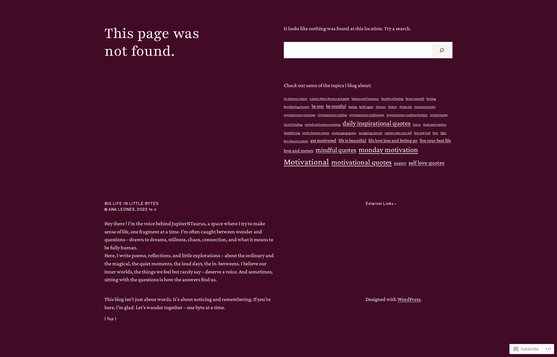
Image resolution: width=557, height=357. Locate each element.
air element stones (295, 98)
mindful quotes (336, 150)
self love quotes (426, 162)
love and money (298, 150)
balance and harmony (365, 98)
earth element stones (315, 132)
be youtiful (336, 106)
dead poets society (434, 124)
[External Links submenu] (395, 204)
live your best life (435, 140)
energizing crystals (370, 132)
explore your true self (398, 132)
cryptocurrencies (424, 106)
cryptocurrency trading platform (407, 114)
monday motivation (388, 149)
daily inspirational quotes (376, 123)
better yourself (415, 98)
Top (110, 319)
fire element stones (296, 141)
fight (443, 132)
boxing (352, 106)
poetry (400, 162)
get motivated (323, 140)
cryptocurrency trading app (366, 114)
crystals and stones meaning (322, 124)
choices (392, 106)
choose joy (405, 106)
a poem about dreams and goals (329, 98)
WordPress (409, 299)
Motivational (306, 161)
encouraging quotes (344, 132)
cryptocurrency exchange (299, 114)
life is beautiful (352, 140)
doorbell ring (292, 132)
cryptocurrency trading (332, 114)
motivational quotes (361, 162)
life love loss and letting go (392, 140)
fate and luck (422, 132)
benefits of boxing (392, 98)
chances (381, 106)
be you (318, 106)
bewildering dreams (296, 106)
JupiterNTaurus (118, 14)
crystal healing (293, 124)
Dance (417, 124)
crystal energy (439, 114)
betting (431, 98)
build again (366, 106)
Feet (435, 132)
